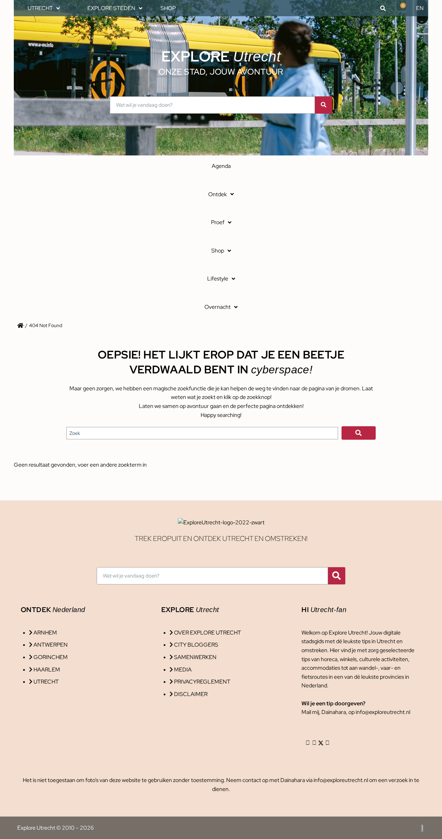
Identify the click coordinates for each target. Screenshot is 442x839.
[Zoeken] (323, 105)
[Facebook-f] (314, 743)
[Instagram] (307, 743)
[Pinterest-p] (327, 743)
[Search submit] (359, 433)
